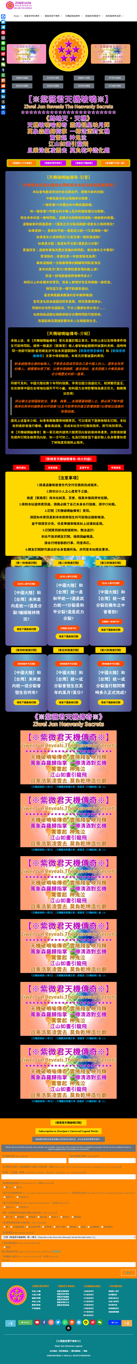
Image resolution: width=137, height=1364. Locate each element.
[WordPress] (3, 38)
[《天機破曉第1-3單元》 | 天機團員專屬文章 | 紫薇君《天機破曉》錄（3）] (68, 945)
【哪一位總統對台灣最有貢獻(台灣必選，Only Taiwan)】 (29, 1213)
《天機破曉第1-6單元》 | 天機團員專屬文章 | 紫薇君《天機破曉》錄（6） (68, 787)
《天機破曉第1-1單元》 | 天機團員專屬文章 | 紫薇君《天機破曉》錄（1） (69, 1101)
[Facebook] (3, 16)
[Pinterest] (3, 32)
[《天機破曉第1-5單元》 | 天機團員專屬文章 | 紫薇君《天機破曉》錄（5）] (68, 820)
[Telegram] (79, 1322)
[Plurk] (3, 80)
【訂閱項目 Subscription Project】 (18, 1232)
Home (16, 16)
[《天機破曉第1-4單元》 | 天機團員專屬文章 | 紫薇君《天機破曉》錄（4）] (68, 883)
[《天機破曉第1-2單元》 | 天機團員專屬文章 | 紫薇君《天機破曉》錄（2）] (68, 1008)
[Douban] (3, 75)
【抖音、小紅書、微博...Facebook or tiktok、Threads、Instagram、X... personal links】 (44, 1172)
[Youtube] (37, 1322)
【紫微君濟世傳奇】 (40, 1286)
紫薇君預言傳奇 (91, 350)
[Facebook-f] (44, 1322)
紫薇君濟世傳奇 (31, 16)
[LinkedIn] (3, 96)
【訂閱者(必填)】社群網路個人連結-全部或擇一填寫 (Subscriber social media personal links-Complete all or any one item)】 (62, 1167)
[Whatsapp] (65, 1322)
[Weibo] (93, 1322)
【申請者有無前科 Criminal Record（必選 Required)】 (28, 1183)
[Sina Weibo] (3, 53)
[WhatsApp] (3, 48)
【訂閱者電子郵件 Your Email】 (84, 1156)
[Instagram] (51, 1322)
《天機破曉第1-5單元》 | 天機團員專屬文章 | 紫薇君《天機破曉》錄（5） (68, 849)
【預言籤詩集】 (116, 1286)
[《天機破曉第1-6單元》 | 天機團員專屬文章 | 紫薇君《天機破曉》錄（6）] (68, 757)
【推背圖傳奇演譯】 (92, 1286)
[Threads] (3, 101)
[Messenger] (3, 91)
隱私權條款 (76, 1351)
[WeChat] (3, 64)
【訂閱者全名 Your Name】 (14, 1156)
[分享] (3, 112)
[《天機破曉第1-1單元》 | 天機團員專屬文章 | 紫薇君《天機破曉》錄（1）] (68, 1071)
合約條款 (56, 1251)
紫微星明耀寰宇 (92, 16)
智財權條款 (63, 1351)
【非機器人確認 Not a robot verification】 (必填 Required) (29, 1258)
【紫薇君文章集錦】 (66, 1286)
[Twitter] (58, 1322)
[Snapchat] (86, 1322)
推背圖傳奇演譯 (113, 16)
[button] (22, 163)
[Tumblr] (3, 69)
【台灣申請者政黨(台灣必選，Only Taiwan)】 (24, 1222)
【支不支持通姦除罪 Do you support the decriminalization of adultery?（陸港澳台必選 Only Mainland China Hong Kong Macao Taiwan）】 (68, 1193)
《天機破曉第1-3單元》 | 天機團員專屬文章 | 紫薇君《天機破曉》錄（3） (68, 975)
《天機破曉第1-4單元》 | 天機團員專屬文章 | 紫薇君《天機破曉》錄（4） (68, 912)
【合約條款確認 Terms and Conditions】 (21, 1243)
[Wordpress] (68, 1328)
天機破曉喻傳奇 (72, 16)
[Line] (3, 43)
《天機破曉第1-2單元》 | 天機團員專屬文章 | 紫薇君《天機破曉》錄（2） (68, 1038)
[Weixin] (100, 1322)
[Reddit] (72, 1322)
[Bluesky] (3, 107)
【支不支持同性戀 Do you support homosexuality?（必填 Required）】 (35, 1203)
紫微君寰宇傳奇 (52, 16)
